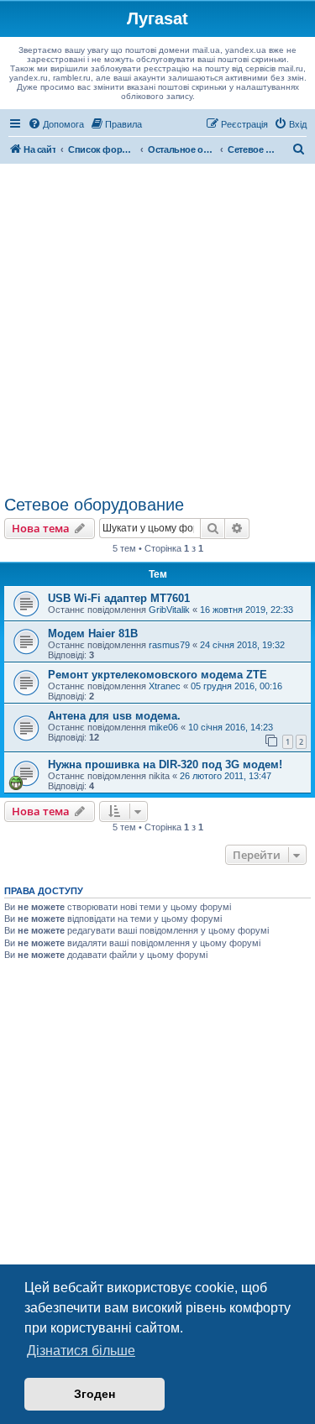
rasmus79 (169, 645)
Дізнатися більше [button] (81, 1350)
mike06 (163, 727)
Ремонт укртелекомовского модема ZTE (157, 674)
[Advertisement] (157, 329)
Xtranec (165, 686)
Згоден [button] (94, 1393)
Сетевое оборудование (94, 504)
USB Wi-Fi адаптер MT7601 (119, 598)
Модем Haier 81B (93, 633)
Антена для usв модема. (114, 715)
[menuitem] (56, 124)
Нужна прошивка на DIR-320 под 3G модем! (165, 764)
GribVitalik (169, 610)
